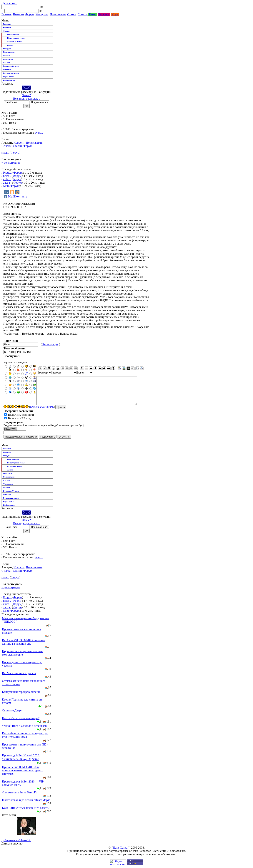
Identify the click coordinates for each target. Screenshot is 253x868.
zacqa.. (7, 182)
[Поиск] (2, 10)
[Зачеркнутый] (53, 368)
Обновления (13, 34)
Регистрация (50, 344)
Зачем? (26, 95)
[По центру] (67, 368)
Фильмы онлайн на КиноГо (19, 792)
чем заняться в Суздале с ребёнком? (24, 725)
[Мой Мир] (17, 192)
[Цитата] (137, 368)
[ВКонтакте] (6, 192)
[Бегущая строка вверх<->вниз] (113, 368)
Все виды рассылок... (26, 98)
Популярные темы (16, 38)
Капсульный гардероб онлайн (21, 691)
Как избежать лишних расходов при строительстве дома (25, 735)
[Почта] (133, 368)
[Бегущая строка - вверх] (95, 368)
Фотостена (8, 59)
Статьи (71, 14)
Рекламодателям (11, 73)
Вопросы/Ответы (11, 66)
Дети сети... (9, 3)
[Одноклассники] (12, 192)
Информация (9, 80)
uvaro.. (39, 132)
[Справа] (62, 368)
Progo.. (7, 172)
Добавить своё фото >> (16, 840)
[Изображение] (124, 368)
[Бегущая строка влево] (100, 368)
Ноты (92, 14)
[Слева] (71, 368)
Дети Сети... (120, 847)
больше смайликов (42, 406)
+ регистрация (10, 162)
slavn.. (5, 152)
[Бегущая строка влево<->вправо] (109, 368)
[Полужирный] (40, 368)
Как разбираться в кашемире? (20, 718)
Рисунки (103, 14)
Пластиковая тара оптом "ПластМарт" (26, 800)
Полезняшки (58, 14)
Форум (29, 14)
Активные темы (14, 42)
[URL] (119, 368)
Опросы (7, 70)
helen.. (7, 175)
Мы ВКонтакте (17, 196)
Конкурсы (42, 14)
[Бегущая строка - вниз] (91, 368)
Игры (115, 14)
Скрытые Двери (12, 710)
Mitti (6, 185)
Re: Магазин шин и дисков (19, 673)
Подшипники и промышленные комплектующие (22, 653)
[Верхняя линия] (58, 368)
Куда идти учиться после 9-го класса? (25, 807)
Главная (6, 14)
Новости (18, 14)
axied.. (7, 179)
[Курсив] (44, 368)
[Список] (82, 368)
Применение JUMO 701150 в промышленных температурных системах (22, 770)
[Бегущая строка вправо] (104, 368)
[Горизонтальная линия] (86, 368)
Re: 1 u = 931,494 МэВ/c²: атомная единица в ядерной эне (23, 642)
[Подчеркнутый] (49, 368)
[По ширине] (76, 368)
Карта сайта (8, 77)
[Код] (142, 368)
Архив (10, 45)
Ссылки (83, 14)
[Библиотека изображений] (128, 368)
